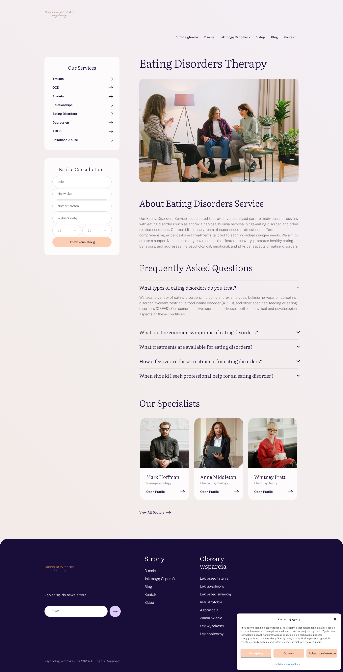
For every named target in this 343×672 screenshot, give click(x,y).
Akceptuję (256, 653)
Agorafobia (209, 610)
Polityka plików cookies (287, 664)
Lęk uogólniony (212, 586)
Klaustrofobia (211, 602)
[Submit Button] (115, 611)
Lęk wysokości (212, 626)
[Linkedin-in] (176, 443)
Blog (148, 587)
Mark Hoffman (162, 476)
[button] (335, 619)
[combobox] (66, 230)
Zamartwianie (211, 618)
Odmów (288, 653)
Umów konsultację (81, 242)
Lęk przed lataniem (215, 578)
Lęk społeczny (212, 634)
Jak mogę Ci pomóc (160, 579)
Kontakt (151, 594)
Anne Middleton (218, 476)
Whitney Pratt (269, 476)
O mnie (150, 571)
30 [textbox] (90, 230)
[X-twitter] (165, 443)
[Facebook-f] (153, 443)
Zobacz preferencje (322, 653)
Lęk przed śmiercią (215, 594)
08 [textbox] (60, 230)
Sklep (149, 602)
